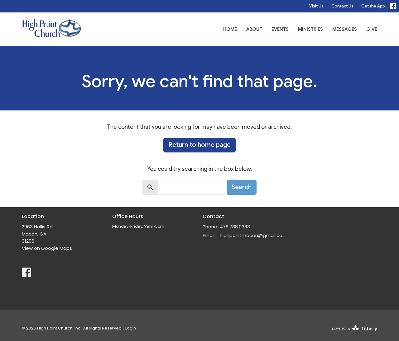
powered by (351, 333)
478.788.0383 (235, 226)
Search (242, 187)
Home (230, 29)
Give (371, 29)
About (254, 29)
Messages (344, 29)
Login (130, 328)
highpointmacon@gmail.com (253, 235)
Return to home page (199, 145)
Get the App (373, 6)
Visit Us (316, 6)
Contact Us (342, 6)
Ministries (310, 29)
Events (280, 29)
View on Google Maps (47, 248)
